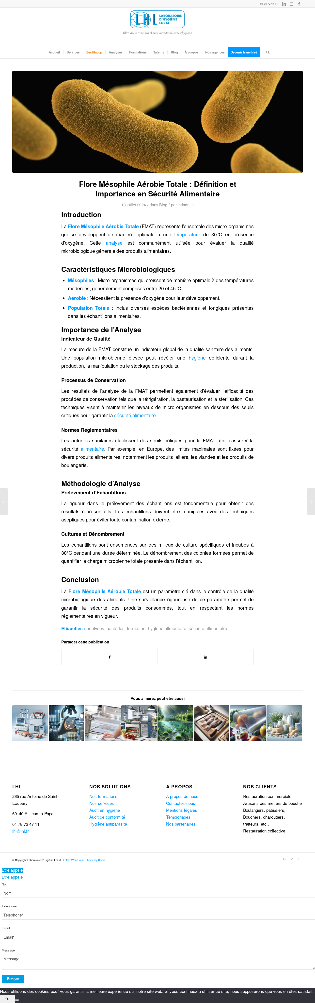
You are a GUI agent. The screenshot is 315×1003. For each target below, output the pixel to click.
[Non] (17, 1000)
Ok (7, 999)
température (187, 234)
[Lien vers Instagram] (291, 3)
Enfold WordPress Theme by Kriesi (84, 860)
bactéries (116, 628)
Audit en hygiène (104, 810)
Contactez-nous (180, 803)
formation (136, 628)
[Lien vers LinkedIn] (284, 3)
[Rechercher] (266, 52)
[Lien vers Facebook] (299, 3)
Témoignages (178, 817)
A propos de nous (182, 796)
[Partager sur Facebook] (110, 657)
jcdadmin (186, 204)
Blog (163, 204)
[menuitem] (54, 52)
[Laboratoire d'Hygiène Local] (157, 27)
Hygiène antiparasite (108, 824)
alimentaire (92, 448)
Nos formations (103, 796)
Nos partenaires (181, 824)
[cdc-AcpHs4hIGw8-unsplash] (157, 122)
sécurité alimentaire (135, 415)
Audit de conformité (107, 817)
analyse (114, 242)
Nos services (101, 803)
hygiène (197, 357)
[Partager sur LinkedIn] (205, 657)
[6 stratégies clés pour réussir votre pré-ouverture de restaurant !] (311, 501)
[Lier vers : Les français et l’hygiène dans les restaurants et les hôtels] (103, 723)
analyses (95, 628)
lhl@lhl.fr (20, 831)
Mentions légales (181, 810)
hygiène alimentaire (167, 628)
